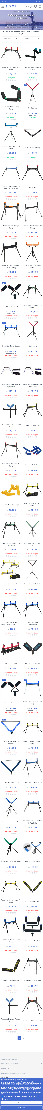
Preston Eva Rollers (32, 663)
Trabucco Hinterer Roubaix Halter (11, 1020)
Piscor (15, 11)
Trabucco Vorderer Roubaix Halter (11, 425)
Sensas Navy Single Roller (32, 782)
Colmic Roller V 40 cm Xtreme (11, 742)
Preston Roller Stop (32, 861)
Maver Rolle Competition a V (32, 544)
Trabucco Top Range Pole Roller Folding (10, 267)
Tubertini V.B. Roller (32, 465)
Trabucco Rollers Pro (11, 782)
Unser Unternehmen (9, 1059)
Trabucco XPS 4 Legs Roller (11, 227)
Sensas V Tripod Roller (11, 822)
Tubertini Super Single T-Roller (10, 901)
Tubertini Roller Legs (11, 504)
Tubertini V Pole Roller (11, 980)
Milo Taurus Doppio (11, 663)
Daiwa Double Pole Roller (32, 980)
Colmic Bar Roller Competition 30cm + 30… (11, 623)
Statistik (34, 1096)
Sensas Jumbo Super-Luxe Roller (32, 306)
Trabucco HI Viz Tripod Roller (32, 267)
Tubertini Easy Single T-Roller (32, 504)
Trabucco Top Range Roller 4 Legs (32, 227)
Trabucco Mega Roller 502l (32, 1020)
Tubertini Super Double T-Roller (32, 742)
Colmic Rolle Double (11, 306)
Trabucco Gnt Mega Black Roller (11, 68)
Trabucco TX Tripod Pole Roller (10, 148)
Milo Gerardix (32, 187)
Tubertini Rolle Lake (32, 901)
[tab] (21, 1059)
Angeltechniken (25, 11)
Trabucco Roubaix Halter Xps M (32, 68)
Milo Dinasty (32, 346)
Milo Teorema (32, 108)
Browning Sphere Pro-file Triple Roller (11, 385)
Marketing (7, 1099)
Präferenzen (22, 1096)
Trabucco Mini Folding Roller (11, 108)
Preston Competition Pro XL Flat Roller (32, 822)
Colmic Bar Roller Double (11, 346)
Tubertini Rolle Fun (32, 425)
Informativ (5, 1068)
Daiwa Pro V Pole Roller (32, 584)
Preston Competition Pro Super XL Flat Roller (11, 187)
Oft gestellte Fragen (9, 1063)
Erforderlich (8, 1096)
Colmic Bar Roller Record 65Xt (32, 703)
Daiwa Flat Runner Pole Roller (11, 465)
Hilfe (4, 1)
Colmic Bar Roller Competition (32, 623)
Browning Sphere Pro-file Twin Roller (32, 385)
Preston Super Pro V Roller (11, 861)
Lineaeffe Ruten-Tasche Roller (11, 941)
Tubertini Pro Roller (11, 584)
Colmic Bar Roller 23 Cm (32, 941)
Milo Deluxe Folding (32, 147)
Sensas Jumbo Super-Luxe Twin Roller (11, 544)
